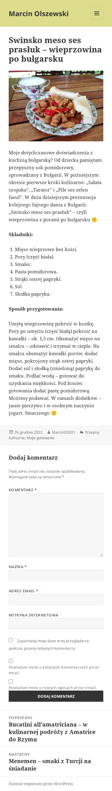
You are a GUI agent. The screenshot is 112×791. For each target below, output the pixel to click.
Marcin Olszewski (39, 13)
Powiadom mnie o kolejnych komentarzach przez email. (54, 670)
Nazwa (18, 566)
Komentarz (23, 490)
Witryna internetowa (33, 615)
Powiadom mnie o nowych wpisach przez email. (53, 687)
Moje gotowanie (40, 437)
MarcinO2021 (64, 432)
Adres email (24, 591)
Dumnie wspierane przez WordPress (41, 783)
